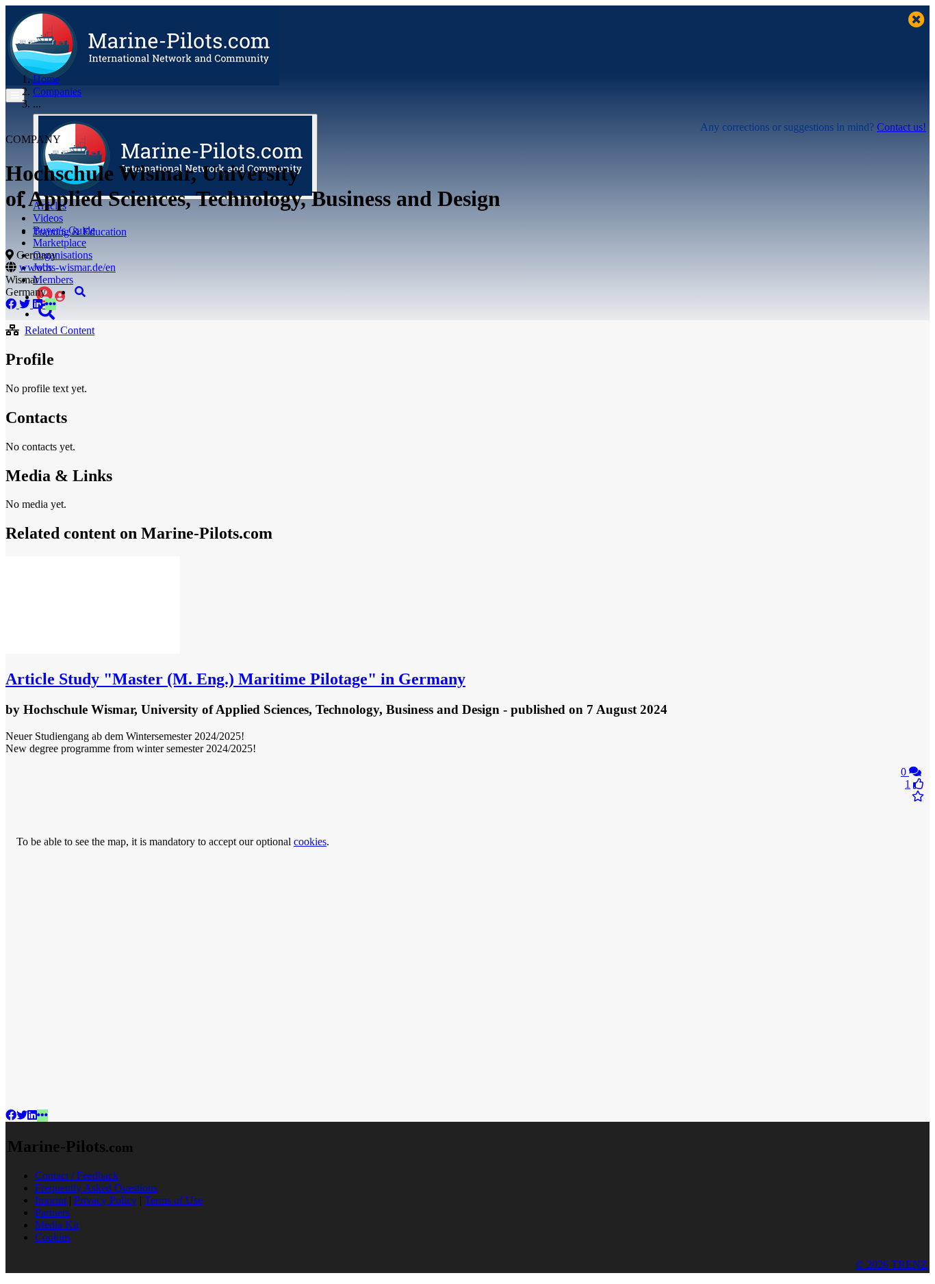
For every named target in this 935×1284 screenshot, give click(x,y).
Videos (48, 218)
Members (53, 279)
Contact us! (901, 127)
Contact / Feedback (76, 1175)
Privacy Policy (105, 1200)
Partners (52, 1212)
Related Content (59, 330)
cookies (310, 841)
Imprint (50, 1200)
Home (46, 79)
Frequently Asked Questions (96, 1188)
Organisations (62, 255)
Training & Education (80, 231)
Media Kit (57, 1225)
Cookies (53, 1237)
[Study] (92, 650)
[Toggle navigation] (15, 95)
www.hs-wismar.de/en (67, 267)
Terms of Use (173, 1200)
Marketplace (59, 242)
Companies (57, 91)
